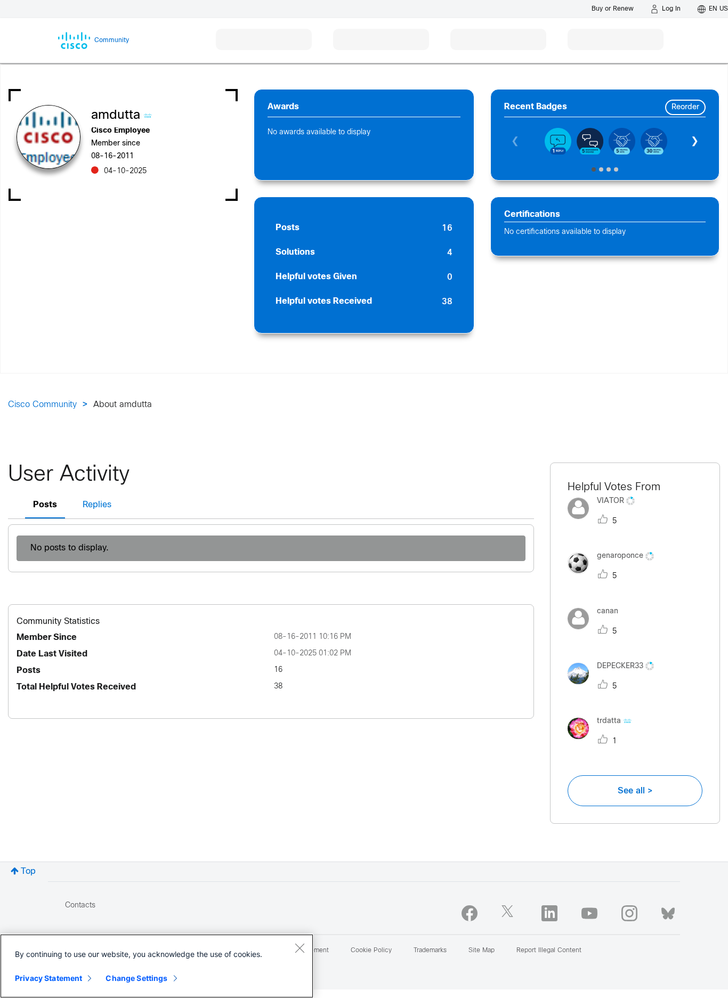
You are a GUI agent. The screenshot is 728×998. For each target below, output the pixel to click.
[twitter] (509, 913)
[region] (156, 966)
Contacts (80, 905)
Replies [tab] (97, 505)
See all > (635, 791)
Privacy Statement (48, 978)
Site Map (481, 950)
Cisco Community (42, 405)
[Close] (299, 948)
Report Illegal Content (548, 950)
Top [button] (28, 871)
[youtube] (589, 913)
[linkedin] (549, 913)
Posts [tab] (45, 505)
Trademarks (430, 950)
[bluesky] (668, 911)
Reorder (685, 107)
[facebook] (470, 913)
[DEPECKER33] (615, 687)
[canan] (597, 632)
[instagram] (629, 913)
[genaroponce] (615, 577)
